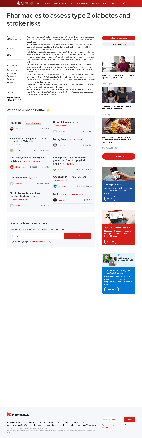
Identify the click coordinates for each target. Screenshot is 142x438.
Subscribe (77, 236)
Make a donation (119, 44)
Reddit (13, 79)
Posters (46, 425)
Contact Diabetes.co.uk (49, 422)
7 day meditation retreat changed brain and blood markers (117, 107)
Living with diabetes (79, 3)
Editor (9, 55)
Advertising (32, 422)
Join (37, 3)
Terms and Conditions (86, 425)
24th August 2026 (110, 114)
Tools (103, 3)
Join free (110, 241)
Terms (36, 242)
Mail (11, 82)
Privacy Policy (46, 242)
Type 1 (55, 3)
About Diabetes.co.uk (16, 422)
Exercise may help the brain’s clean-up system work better (118, 76)
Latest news (119, 156)
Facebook (14, 70)
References (57, 425)
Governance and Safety (17, 425)
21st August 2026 (109, 148)
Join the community (118, 38)
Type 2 (65, 3)
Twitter (13, 73)
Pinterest (14, 76)
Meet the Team (35, 425)
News (38, 10)
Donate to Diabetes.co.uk (73, 422)
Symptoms (45, 3)
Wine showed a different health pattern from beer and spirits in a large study (116, 139)
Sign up (110, 198)
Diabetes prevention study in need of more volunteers (14, 99)
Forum (53, 10)
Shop (46, 10)
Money (95, 3)
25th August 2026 (109, 83)
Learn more (111, 289)
